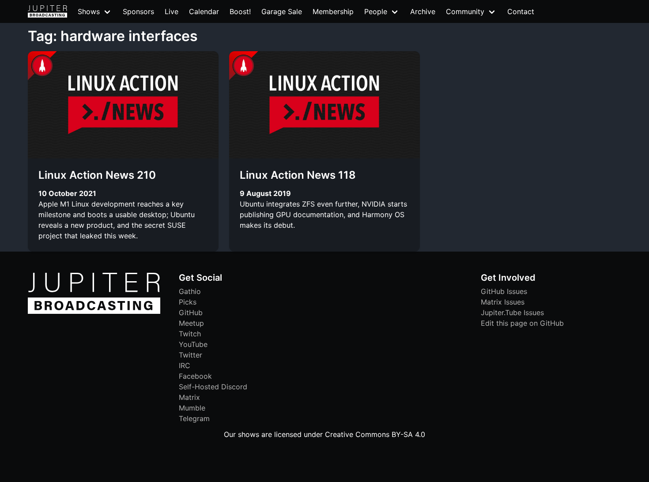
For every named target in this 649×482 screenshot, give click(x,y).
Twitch (190, 333)
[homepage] (47, 11)
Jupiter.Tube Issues (512, 312)
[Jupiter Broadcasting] (94, 311)
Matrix (189, 397)
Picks (187, 301)
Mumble (192, 407)
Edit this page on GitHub (522, 323)
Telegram (194, 418)
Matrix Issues (502, 301)
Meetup (191, 323)
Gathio (190, 291)
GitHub (191, 312)
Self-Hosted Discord (213, 386)
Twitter (190, 354)
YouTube (193, 344)
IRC (184, 365)
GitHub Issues (504, 291)
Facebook (195, 376)
